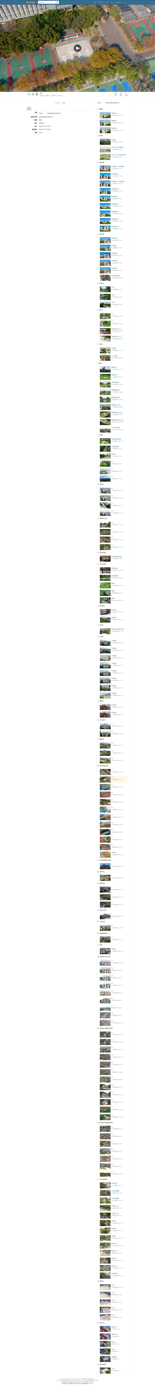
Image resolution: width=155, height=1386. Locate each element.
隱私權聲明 (64, 1383)
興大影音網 (30, 2)
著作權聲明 (70, 1383)
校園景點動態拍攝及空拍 (54, 113)
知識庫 (41, 113)
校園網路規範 (85, 1383)
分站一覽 (91, 1383)
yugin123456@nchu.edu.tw (91, 1380)
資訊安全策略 (77, 1383)
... (44, 113)
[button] (126, 2)
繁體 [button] (119, 2)
